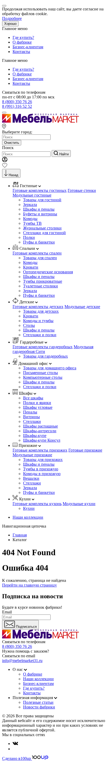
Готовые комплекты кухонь (37, 503)
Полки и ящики (37, 402)
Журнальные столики (42, 228)
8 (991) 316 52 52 (17, 106)
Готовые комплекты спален (37, 253)
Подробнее (12, 18)
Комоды (30, 218)
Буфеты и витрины (40, 214)
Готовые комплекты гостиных (40, 190)
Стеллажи (32, 421)
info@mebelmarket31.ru (22, 660)
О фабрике (22, 42)
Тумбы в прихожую (40, 469)
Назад (13, 175)
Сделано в (16, 758)
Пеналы (30, 412)
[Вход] (4, 160)
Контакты (21, 51)
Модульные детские (82, 306)
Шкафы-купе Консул (41, 440)
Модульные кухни (79, 503)
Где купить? (23, 37)
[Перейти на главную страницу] (40, 121)
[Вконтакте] (15, 743)
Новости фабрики (39, 707)
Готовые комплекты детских (38, 306)
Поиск (8, 147)
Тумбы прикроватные (42, 281)
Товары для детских (41, 311)
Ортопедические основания (48, 272)
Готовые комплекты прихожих (40, 450)
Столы (29, 325)
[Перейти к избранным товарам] (4, 166)
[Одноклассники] (15, 749)
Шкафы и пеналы (39, 209)
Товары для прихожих (43, 459)
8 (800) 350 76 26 (17, 101)
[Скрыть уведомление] (4, 6)
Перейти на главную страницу (29, 585)
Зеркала (30, 204)
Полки (29, 237)
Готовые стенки (82, 190)
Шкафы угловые (37, 407)
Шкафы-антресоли (39, 431)
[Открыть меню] (4, 112)
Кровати (30, 267)
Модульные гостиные (32, 195)
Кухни (29, 508)
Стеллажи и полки (39, 335)
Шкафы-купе (34, 435)
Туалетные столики (40, 286)
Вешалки (31, 478)
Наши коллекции (28, 517)
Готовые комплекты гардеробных (43, 347)
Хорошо (10, 24)
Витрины (31, 417)
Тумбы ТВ (32, 223)
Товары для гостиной (42, 200)
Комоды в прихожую (42, 473)
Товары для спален (40, 258)
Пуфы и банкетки (39, 242)
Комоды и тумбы (38, 320)
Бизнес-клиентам (28, 47)
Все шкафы (33, 398)
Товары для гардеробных (45, 356)
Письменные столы (40, 372)
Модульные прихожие (32, 455)
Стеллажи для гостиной (44, 232)
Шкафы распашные (40, 426)
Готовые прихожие (85, 450)
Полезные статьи (38, 702)
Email (7, 612)
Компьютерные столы (42, 377)
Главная (20, 535)
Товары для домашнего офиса (49, 368)
